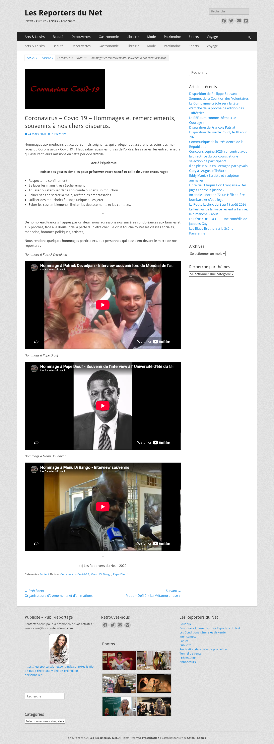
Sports (194, 37)
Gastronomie (109, 37)
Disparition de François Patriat (212, 127)
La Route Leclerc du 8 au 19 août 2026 (217, 204)
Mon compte (188, 636)
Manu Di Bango (101, 574)
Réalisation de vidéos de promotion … (205, 649)
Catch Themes (196, 738)
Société (47, 58)
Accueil (32, 58)
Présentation (188, 658)
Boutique (186, 624)
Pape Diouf (120, 574)
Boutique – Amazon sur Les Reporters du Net (210, 628)
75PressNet (58, 134)
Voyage (212, 37)
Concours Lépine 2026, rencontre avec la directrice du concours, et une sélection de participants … (218, 156)
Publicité (185, 645)
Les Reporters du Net (63, 12)
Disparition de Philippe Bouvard (213, 93)
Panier (184, 641)
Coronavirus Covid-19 (74, 574)
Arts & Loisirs (35, 37)
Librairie (133, 37)
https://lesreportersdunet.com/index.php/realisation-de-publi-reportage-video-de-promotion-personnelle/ (60, 671)
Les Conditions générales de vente (203, 632)
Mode (151, 37)
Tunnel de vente (190, 653)
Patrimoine (172, 37)
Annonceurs (188, 662)
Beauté (58, 37)
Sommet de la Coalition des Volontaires (219, 98)
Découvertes (81, 37)
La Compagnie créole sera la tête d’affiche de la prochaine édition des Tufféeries (216, 108)
